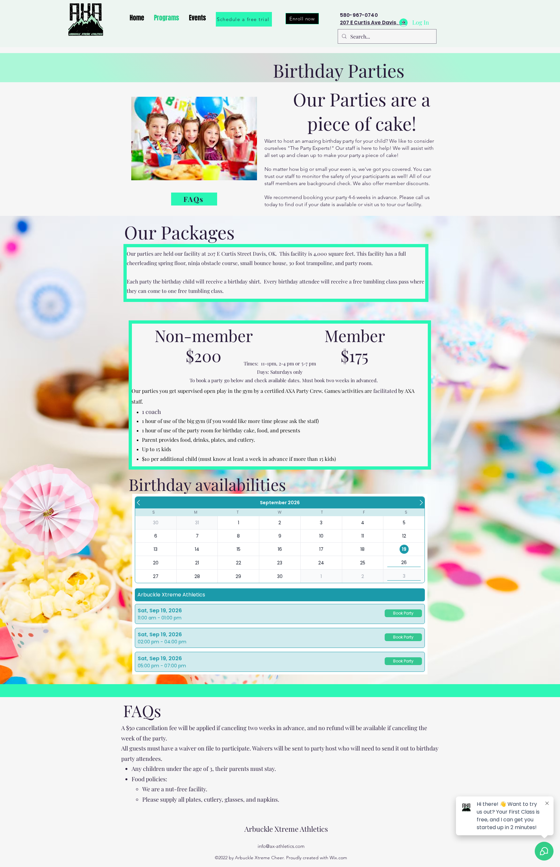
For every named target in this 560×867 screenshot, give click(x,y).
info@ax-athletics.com (281, 846)
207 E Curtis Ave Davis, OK (373, 22)
